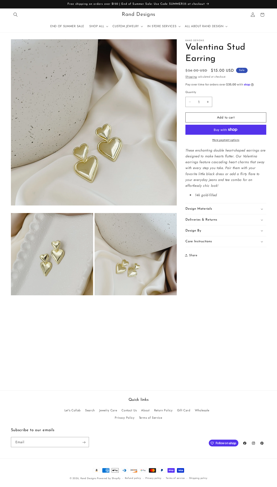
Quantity (190, 92)
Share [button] (193, 255)
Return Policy (163, 410)
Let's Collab (72, 410)
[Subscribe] (84, 442)
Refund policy (133, 478)
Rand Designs (88, 478)
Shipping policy (198, 478)
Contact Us (129, 410)
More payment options (226, 140)
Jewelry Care (108, 410)
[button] (16, 15)
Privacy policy (153, 478)
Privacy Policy (125, 417)
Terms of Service (150, 417)
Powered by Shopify (109, 478)
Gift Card (183, 410)
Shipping (191, 76)
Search (90, 410)
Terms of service (175, 478)
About (145, 410)
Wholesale (202, 410)
